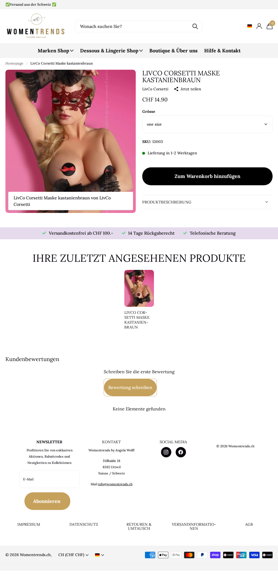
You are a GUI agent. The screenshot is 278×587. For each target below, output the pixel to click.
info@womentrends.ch (115, 484)
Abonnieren (47, 501)
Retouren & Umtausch (139, 526)
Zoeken (195, 26)
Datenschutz (84, 524)
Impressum (28, 524)
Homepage (14, 63)
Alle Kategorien (56, 53)
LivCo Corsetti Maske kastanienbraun (137, 320)
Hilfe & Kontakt (222, 50)
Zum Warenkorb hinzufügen (207, 176)
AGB (249, 524)
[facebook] (181, 452)
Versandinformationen (194, 526)
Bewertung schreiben (130, 387)
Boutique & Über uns (173, 50)
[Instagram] (166, 452)
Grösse (148, 111)
